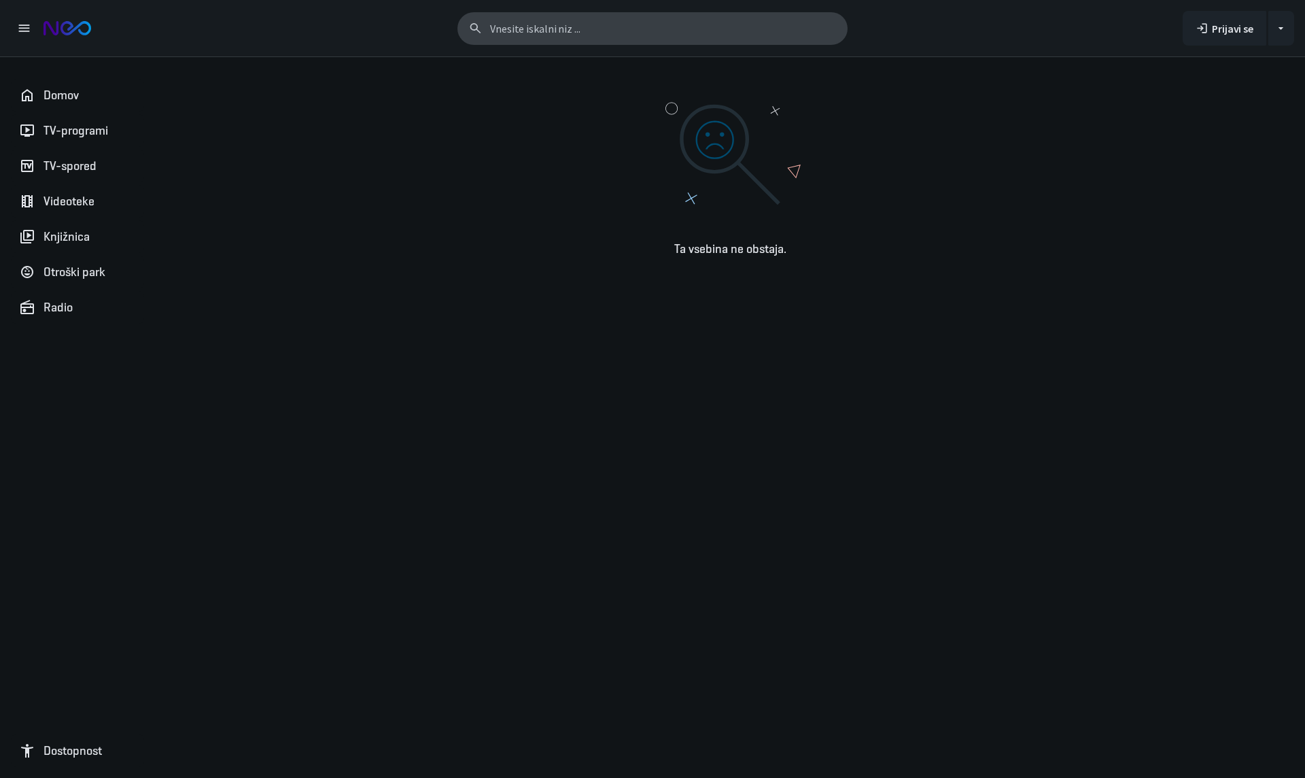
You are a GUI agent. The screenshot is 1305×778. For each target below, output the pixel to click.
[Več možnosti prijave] (1281, 28)
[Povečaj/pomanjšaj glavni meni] (24, 28)
